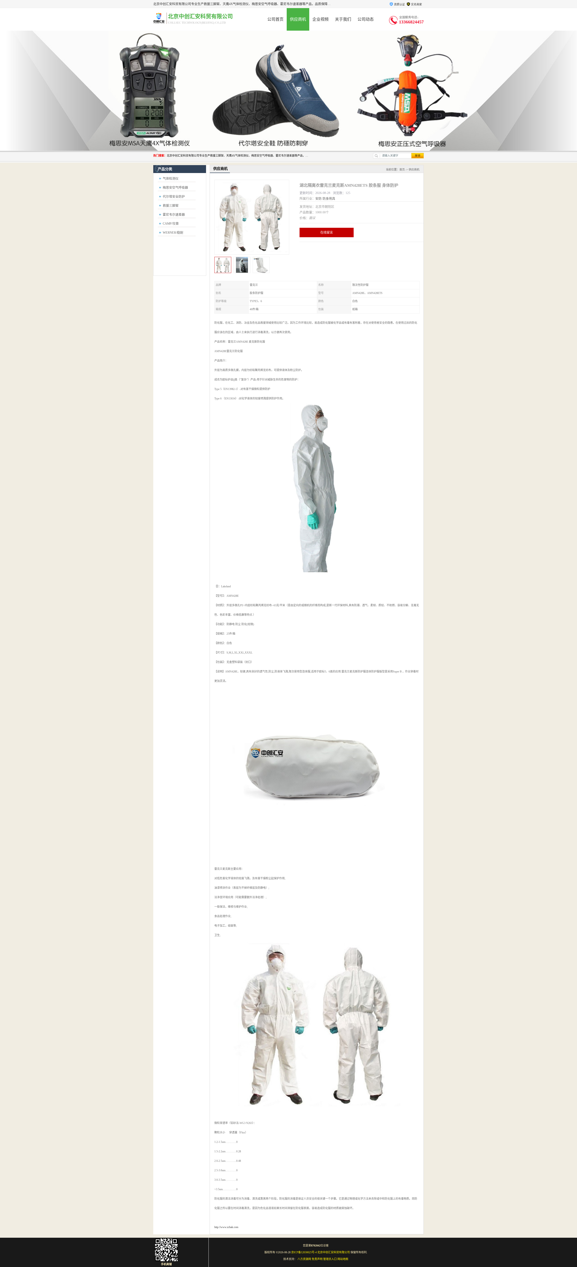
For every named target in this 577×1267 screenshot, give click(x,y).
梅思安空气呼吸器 (175, 187)
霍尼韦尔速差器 (174, 214)
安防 (318, 198)
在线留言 (326, 232)
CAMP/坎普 (171, 223)
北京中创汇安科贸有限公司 (333, 1252)
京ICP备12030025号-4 (304, 1252)
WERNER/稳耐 (173, 232)
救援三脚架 (171, 205)
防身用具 (329, 198)
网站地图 (342, 1259)
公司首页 (275, 19)
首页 (402, 169)
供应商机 (298, 19)
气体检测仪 (171, 178)
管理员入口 (330, 1259)
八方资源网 (304, 1259)
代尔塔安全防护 (174, 196)
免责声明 (317, 1259)
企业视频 (320, 19)
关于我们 (343, 19)
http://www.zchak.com (226, 1227)
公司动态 (365, 19)
